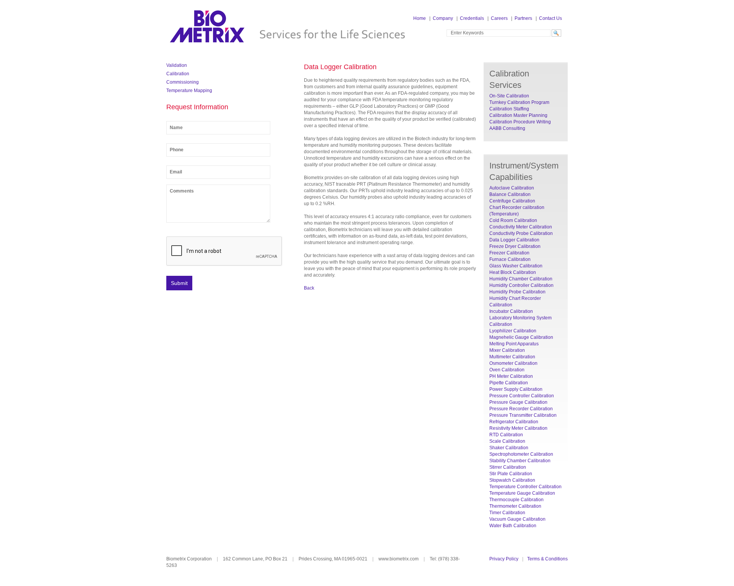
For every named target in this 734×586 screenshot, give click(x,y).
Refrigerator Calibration (513, 421)
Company (443, 18)
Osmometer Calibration (513, 363)
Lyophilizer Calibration (512, 330)
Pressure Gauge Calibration (518, 402)
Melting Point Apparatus (514, 343)
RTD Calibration (506, 434)
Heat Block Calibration (512, 272)
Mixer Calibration (507, 350)
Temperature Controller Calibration (525, 486)
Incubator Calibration (511, 311)
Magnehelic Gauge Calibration (521, 337)
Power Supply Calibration (515, 389)
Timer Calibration (507, 512)
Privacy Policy (503, 559)
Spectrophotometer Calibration (521, 454)
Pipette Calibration (508, 382)
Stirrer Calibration (507, 467)
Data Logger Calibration (514, 240)
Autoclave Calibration (511, 188)
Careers (499, 18)
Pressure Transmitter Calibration (523, 415)
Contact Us (550, 18)
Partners (523, 18)
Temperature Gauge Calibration (522, 493)
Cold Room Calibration (513, 220)
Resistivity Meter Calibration (518, 428)
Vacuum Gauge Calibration (517, 519)
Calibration (177, 73)
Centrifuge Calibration (512, 201)
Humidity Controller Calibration (521, 285)
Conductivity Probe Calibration (521, 233)
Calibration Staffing (509, 109)
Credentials (472, 18)
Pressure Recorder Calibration (521, 408)
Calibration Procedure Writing (520, 122)
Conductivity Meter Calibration (520, 227)
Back (309, 288)
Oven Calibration (507, 369)
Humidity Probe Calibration (517, 292)
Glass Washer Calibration (515, 266)
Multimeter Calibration (512, 356)
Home (419, 18)
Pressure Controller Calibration (521, 395)
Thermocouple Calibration (516, 499)
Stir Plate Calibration (510, 473)
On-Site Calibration (509, 96)
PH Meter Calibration (511, 376)
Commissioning (182, 82)
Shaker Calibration (508, 447)
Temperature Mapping (189, 90)
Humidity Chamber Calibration (520, 279)
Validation (176, 65)
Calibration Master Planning (518, 115)
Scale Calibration (507, 441)
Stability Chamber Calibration (519, 460)
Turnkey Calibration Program (519, 102)
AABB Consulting (507, 128)
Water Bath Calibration (512, 525)
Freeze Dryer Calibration (515, 246)
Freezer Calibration (509, 253)
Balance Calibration (510, 194)
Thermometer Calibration (515, 506)
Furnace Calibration (510, 259)
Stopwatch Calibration (512, 480)
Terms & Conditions (547, 559)
